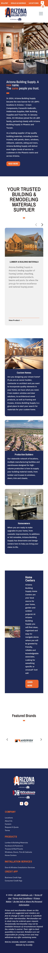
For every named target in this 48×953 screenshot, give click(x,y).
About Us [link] (8, 821)
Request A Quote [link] (31, 7)
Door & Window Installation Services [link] (20, 867)
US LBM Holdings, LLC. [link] (23, 895)
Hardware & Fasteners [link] (14, 846)
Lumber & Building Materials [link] (16, 843)
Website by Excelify (24, 945)
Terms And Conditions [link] (22, 898)
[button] (42, 2)
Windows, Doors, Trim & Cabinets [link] (18, 852)
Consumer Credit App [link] (13, 881)
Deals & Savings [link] (18, 3)
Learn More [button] (30, 684)
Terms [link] (7, 830)
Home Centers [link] (11, 855)
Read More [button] (13, 163)
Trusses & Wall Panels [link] (14, 849)
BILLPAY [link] (4, 3)
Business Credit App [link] (13, 877)
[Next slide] (42, 225)
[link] (16, 14)
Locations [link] (34, 3)
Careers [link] (5, 7)
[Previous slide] (36, 225)
